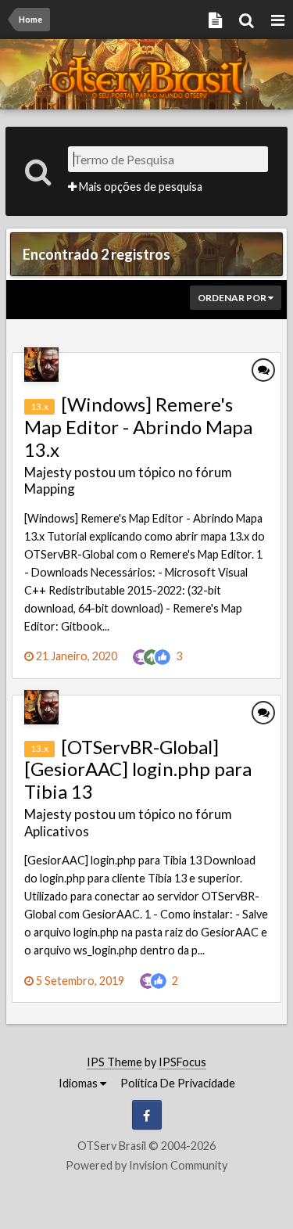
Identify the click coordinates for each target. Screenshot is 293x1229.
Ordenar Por (233, 298)
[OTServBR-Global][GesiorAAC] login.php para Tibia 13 (138, 769)
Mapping (49, 488)
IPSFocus (182, 1062)
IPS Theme (114, 1062)
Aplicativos (56, 831)
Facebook (147, 1115)
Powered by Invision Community (146, 1165)
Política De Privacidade (177, 1083)
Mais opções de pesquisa (139, 186)
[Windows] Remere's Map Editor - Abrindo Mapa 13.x (138, 427)
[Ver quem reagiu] (162, 655)
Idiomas (79, 1083)
